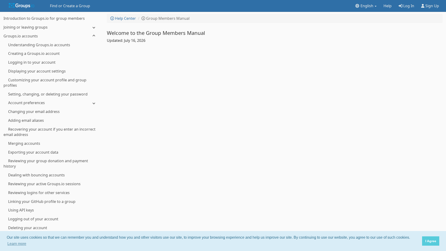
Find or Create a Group (70, 5)
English (367, 5)
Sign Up (431, 5)
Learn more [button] (16, 244)
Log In (408, 5)
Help (388, 5)
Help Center (125, 18)
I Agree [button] (430, 241)
